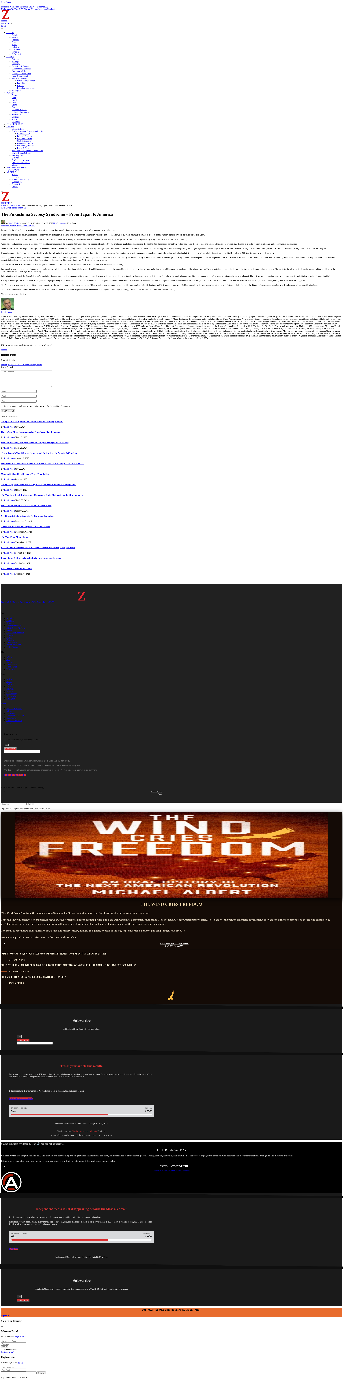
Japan (20, 208)
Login (20, 1362)
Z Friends (16, 177)
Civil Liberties (11, 208)
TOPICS (10, 57)
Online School (18, 129)
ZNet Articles (14, 205)
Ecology (15, 61)
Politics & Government (21, 73)
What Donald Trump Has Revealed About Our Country (26, 505)
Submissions (17, 182)
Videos (15, 37)
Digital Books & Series (21, 153)
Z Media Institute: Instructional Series (27, 131)
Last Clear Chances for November (16, 568)
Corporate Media (19, 71)
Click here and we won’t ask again (84, 1131)
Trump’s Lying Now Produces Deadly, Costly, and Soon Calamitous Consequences (38, 484)
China (14, 105)
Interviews (16, 49)
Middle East (17, 114)
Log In (4, 1347)
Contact (15, 186)
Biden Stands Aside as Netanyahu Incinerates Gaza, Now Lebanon (31, 558)
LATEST (10, 32)
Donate (4, 21)
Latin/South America (20, 112)
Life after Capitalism (25, 88)
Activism (15, 59)
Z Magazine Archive (20, 160)
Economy (16, 64)
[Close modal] (2, 1326)
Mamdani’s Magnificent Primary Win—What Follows (25, 474)
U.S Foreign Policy (25, 146)
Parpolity (21, 83)
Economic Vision (24, 138)
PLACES (10, 93)
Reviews (15, 52)
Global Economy (24, 141)
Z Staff (15, 174)
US (24, 208)
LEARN (10, 126)
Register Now (20, 1336)
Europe (15, 107)
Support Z (16, 184)
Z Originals (16, 54)
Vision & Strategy (19, 78)
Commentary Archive (21, 162)
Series (14, 44)
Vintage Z (16, 165)
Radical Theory (23, 134)
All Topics (16, 90)
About (3, 703)
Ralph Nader (13, 223)
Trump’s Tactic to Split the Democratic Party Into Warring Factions (32, 421)
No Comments (59, 223)
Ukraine (15, 117)
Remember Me (10, 1350)
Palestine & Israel (19, 109)
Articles (15, 35)
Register (41, 1373)
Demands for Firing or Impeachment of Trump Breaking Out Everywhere (34, 442)
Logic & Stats (23, 148)
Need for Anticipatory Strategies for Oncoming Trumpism (27, 516)
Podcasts (15, 40)
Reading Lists (17, 155)
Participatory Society (26, 81)
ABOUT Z (11, 172)
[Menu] (2, 28)
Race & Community (20, 76)
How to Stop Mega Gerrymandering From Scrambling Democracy (31, 432)
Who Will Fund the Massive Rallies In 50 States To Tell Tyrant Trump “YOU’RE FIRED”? (42, 463)
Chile (14, 102)
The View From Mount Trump (15, 537)
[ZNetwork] (5, 18)
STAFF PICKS (13, 170)
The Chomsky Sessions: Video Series (27, 150)
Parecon (20, 85)
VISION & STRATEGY (17, 167)
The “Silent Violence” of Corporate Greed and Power (25, 526)
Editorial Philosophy (20, 179)
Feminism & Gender (20, 66)
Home (3, 205)
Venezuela (16, 119)
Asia (14, 97)
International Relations (21, 69)
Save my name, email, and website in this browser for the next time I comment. (37, 406)
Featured (15, 42)
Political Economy (25, 136)
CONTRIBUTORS (14, 124)
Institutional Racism (25, 143)
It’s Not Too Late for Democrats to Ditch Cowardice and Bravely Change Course (38, 547)
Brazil (14, 100)
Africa (14, 95)
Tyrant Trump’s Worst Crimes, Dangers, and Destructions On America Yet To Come (39, 453)
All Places (16, 121)
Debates (15, 47)
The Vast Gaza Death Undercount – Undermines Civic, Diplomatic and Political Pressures (42, 495)
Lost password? (7, 1352)
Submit (30, 804)
